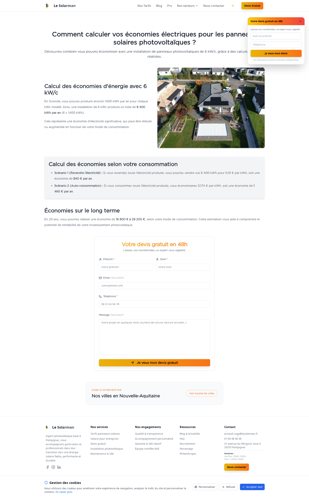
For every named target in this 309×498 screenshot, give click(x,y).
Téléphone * (110, 296)
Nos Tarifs (144, 6)
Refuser (231, 487)
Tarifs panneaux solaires (105, 433)
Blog (159, 6)
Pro (169, 6)
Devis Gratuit (252, 5)
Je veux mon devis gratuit (157, 362)
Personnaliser (207, 487)
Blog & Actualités (190, 433)
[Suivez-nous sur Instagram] (53, 467)
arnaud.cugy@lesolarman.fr (241, 433)
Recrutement (187, 443)
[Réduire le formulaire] (300, 21)
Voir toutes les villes (201, 393)
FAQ (182, 438)
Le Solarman (65, 5)
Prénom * (109, 259)
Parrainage (186, 448)
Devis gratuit (98, 443)
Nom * (164, 259)
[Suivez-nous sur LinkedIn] (59, 467)
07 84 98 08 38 (232, 438)
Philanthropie (188, 453)
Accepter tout (254, 487)
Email (113, 277)
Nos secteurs (186, 6)
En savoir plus (64, 492)
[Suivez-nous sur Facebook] (47, 467)
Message (111, 314)
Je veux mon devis (276, 53)
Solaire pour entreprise (104, 438)
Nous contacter (213, 6)
